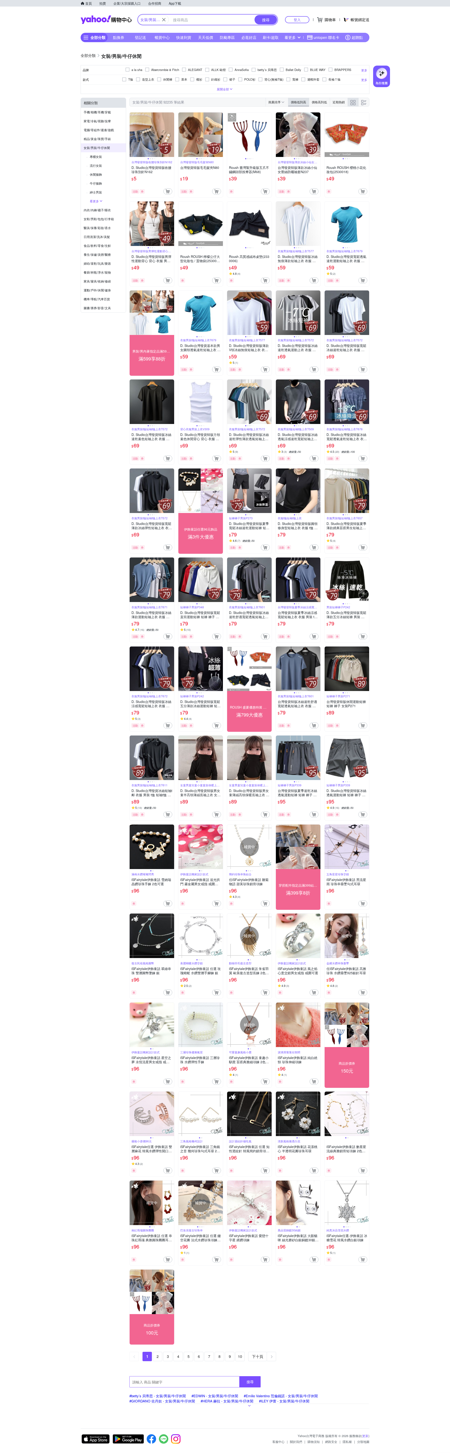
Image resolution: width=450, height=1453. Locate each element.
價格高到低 (319, 102)
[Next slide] (171, 135)
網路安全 (331, 1441)
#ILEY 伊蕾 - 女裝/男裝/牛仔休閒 (284, 1400)
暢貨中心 (162, 37)
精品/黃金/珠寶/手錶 (97, 139)
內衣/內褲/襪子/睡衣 (97, 210)
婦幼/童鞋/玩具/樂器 (97, 263)
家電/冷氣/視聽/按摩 (97, 121)
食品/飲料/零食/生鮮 (97, 245)
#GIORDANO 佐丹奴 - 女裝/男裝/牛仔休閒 (162, 1400)
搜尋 (250, 1381)
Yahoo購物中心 (106, 19)
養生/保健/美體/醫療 (97, 254)
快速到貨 (183, 37)
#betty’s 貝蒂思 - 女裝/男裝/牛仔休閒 (157, 1395)
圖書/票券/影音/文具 (97, 308)
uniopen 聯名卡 (326, 37)
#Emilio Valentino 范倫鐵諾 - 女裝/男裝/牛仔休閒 (281, 1395)
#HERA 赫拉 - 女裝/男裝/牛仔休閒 (227, 1400)
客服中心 (278, 1441)
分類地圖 (363, 1441)
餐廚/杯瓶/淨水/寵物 (97, 272)
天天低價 (205, 37)
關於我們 (296, 1441)
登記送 (140, 37)
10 (240, 1356)
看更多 (290, 37)
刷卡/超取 (271, 37)
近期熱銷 (339, 102)
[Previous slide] (133, 135)
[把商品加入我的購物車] (167, 191)
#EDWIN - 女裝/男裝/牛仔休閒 (214, 1395)
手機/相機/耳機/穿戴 (97, 112)
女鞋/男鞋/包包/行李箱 (99, 219)
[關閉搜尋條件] (164, 19)
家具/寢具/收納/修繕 (97, 281)
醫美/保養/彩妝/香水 (97, 228)
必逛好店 (248, 37)
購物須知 (314, 1441)
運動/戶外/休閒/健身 (97, 290)
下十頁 (257, 1356)
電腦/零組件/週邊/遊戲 (99, 130)
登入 (297, 19)
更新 (365, 1436)
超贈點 (357, 37)
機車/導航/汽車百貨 (97, 299)
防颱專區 (227, 37)
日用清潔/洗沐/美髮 (97, 236)
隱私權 (347, 1441)
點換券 (118, 37)
